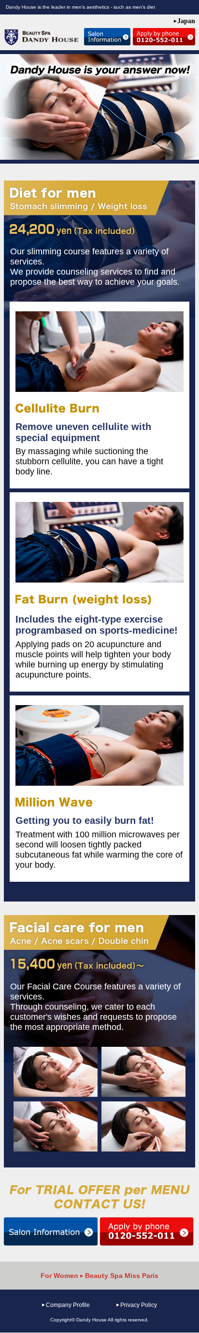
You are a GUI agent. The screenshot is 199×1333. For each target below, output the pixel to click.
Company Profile (67, 1305)
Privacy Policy (138, 1305)
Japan (186, 21)
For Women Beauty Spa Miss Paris (99, 1275)
